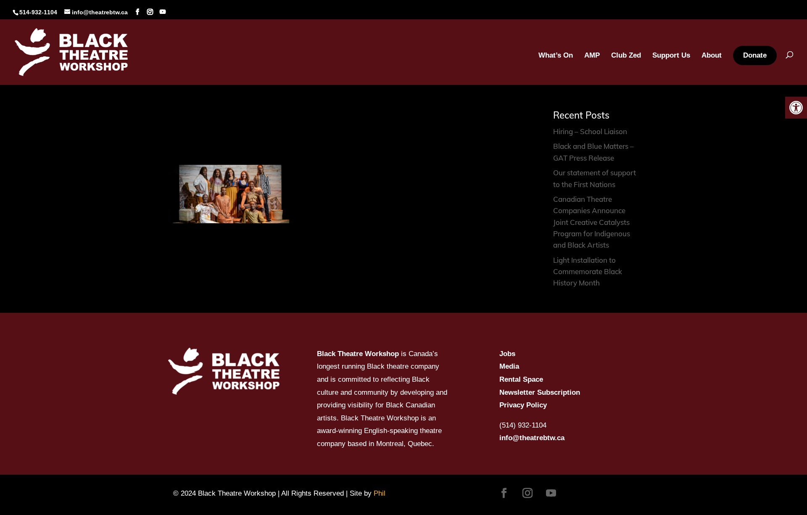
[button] (796, 108)
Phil (379, 493)
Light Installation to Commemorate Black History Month (587, 271)
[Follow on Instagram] (527, 493)
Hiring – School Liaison (590, 131)
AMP (592, 56)
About (712, 56)
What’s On (555, 56)
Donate (755, 55)
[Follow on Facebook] (504, 493)
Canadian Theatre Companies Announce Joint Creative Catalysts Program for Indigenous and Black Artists (591, 222)
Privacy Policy (523, 405)
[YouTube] (163, 12)
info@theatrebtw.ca (531, 438)
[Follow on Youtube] (551, 493)
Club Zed (626, 56)
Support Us (671, 56)
